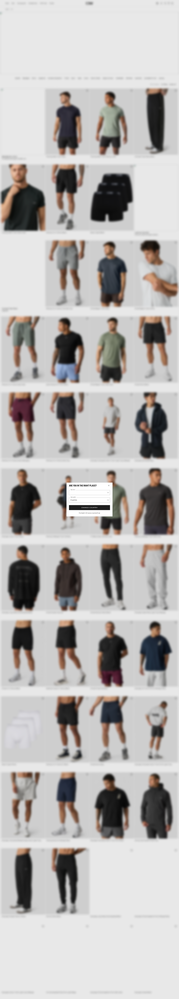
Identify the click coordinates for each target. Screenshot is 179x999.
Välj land (72, 489)
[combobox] (89, 492)
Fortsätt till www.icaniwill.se (89, 513)
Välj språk (73, 497)
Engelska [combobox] (73, 500)
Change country (89, 508)
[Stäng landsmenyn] (109, 485)
